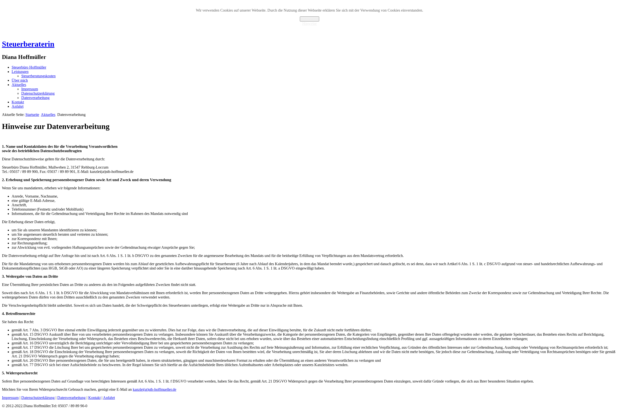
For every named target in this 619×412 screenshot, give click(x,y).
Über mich (20, 80)
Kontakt (18, 102)
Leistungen (20, 72)
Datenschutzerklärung (38, 93)
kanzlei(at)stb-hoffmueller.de (154, 389)
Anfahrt (17, 106)
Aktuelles (19, 85)
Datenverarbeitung (35, 98)
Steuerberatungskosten (38, 76)
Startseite (32, 115)
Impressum (29, 89)
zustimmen (309, 19)
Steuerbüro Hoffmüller (29, 67)
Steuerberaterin (28, 44)
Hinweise (309, 23)
